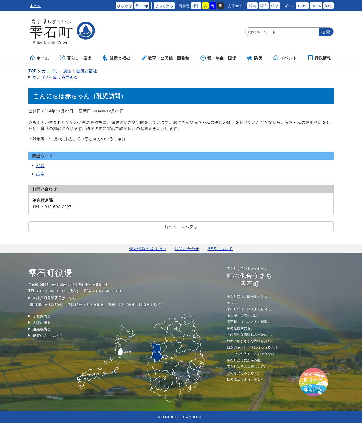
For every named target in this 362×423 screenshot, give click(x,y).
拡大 (252, 5)
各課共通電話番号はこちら (55, 297)
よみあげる (164, 5)
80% (328, 5)
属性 (67, 71)
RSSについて (220, 248)
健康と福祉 (120, 57)
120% (302, 5)
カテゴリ (50, 71)
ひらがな (124, 5)
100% (316, 5)
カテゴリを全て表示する (55, 77)
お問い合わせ (186, 248)
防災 (258, 57)
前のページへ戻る (181, 226)
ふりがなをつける (98, 5)
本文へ (35, 5)
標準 (196, 5)
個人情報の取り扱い (147, 248)
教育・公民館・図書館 (169, 57)
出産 (40, 174)
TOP (32, 71)
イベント (288, 57)
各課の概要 (42, 322)
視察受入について (47, 335)
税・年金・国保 (221, 57)
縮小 (275, 5)
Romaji (142, 5)
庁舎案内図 (42, 316)
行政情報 (323, 57)
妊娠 (40, 165)
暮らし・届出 (79, 57)
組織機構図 (42, 328)
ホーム (43, 57)
